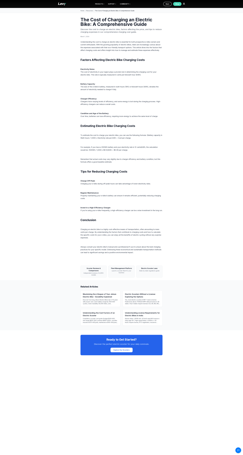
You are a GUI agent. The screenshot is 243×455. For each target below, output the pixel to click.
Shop (177, 4)
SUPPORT (111, 4)
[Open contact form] (238, 450)
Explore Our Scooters (122, 350)
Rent (167, 4)
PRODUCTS (99, 4)
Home (82, 10)
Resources (89, 10)
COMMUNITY (124, 4)
